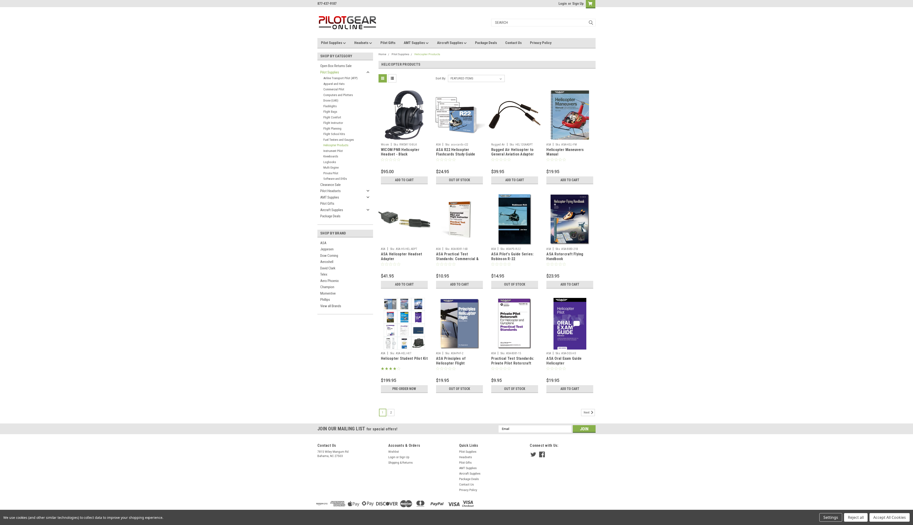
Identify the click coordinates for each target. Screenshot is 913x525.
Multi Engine (331, 167)
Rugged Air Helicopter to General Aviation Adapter (512, 152)
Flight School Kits (334, 134)
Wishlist (393, 451)
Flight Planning (332, 128)
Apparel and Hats (334, 84)
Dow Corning (329, 255)
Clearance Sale (330, 185)
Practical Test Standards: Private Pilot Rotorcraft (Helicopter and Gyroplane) (514, 363)
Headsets (361, 43)
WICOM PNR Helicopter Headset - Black (400, 152)
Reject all (856, 517)
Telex (323, 274)
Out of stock (459, 180)
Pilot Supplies (332, 43)
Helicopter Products (335, 145)
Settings (830, 517)
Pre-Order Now (404, 389)
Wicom (385, 144)
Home (382, 54)
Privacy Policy (541, 43)
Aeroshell (326, 262)
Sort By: (441, 78)
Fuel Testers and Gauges (338, 139)
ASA (323, 243)
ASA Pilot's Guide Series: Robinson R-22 (512, 256)
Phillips (325, 299)
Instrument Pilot (333, 151)
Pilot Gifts (387, 43)
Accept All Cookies (889, 517)
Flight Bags (330, 111)
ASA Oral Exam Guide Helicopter (564, 360)
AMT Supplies (415, 43)
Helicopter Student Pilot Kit (404, 358)
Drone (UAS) (330, 100)
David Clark (327, 268)
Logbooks (329, 162)
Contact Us (513, 43)
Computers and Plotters (338, 95)
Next (587, 412)
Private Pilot (330, 173)
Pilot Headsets (330, 191)
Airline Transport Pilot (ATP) (340, 78)
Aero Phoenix (329, 281)
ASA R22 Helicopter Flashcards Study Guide (455, 152)
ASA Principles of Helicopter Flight (451, 360)
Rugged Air (498, 144)
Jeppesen (327, 249)
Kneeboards (330, 156)
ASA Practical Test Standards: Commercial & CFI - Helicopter (457, 259)
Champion (327, 287)
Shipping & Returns (400, 462)
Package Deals (486, 43)
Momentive (328, 293)
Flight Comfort (332, 117)
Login (562, 3)
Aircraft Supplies (450, 43)
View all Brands (330, 306)
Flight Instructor (333, 123)
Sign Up (577, 3)
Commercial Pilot (333, 89)
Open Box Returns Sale (336, 66)
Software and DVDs (335, 178)
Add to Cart (404, 180)
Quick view (404, 137)
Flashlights (330, 106)
